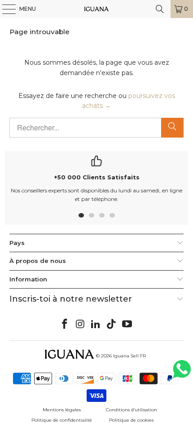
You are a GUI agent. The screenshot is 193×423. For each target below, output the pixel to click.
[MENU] (4, 9)
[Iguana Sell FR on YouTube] (127, 324)
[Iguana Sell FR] (96, 9)
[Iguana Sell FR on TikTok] (111, 324)
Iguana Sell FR (129, 356)
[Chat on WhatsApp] (182, 373)
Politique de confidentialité (61, 420)
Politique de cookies (131, 420)
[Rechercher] (172, 128)
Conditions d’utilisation (131, 410)
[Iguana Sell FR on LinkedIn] (96, 324)
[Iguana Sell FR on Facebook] (65, 324)
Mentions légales (62, 410)
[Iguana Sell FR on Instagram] (80, 324)
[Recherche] (159, 9)
